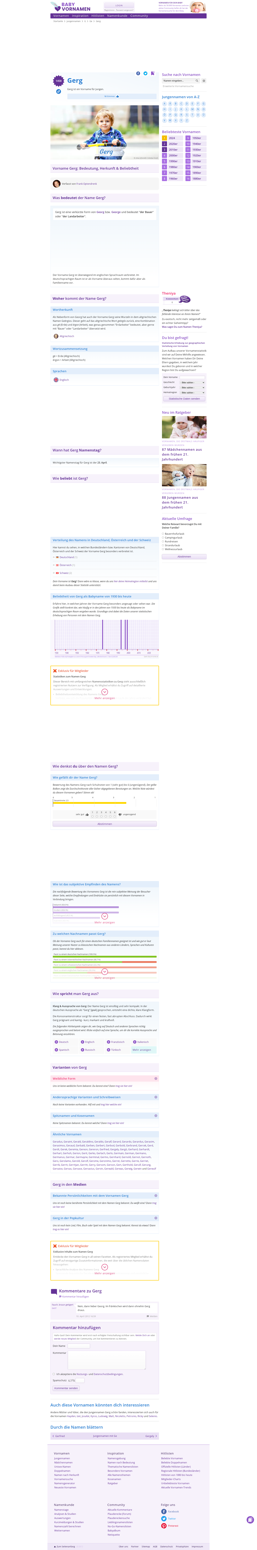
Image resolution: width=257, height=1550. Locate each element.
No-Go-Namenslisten (119, 1526)
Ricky (140, 1416)
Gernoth (146, 1157)
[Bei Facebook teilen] (138, 74)
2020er (173, 144)
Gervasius (88, 1168)
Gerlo (109, 1153)
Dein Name (59, 1346)
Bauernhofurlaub (174, 533)
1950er (196, 138)
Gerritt (84, 1164)
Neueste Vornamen (65, 1487)
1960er (173, 178)
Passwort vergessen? (124, 10)
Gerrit (64, 1164)
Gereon (83, 1149)
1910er (196, 161)
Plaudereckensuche (119, 1518)
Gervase (77, 1168)
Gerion (76, 1153)
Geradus (57, 1141)
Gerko (91, 1153)
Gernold (126, 1157)
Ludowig (103, 1416)
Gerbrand (131, 1145)
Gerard (117, 1141)
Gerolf (84, 1161)
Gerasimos (59, 1145)
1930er (196, 149)
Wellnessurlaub (173, 549)
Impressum (197, 1546)
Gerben (90, 1145)
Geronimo (105, 1161)
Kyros (94, 1416)
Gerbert (100, 1145)
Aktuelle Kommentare (120, 1509)
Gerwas (119, 1168)
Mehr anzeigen (142, 1049)
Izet (79, 1416)
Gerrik (56, 1164)
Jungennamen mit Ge (105, 1436)
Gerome (93, 1161)
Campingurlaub (173, 537)
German (129, 1153)
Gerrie (135, 1161)
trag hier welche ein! (111, 1104)
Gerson (111, 1164)
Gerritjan (74, 1164)
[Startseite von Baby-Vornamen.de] (70, 10)
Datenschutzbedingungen (108, 1374)
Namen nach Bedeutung (121, 1462)
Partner (135, 1546)
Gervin (99, 1168)
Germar (70, 1157)
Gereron (93, 1149)
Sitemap (146, 1546)
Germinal (94, 1157)
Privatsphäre (182, 1546)
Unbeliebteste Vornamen (175, 1483)
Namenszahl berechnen (67, 1526)
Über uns (123, 1546)
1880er (196, 178)
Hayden (71, 1416)
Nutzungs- (82, 1374)
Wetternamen (62, 1530)
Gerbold (120, 1145)
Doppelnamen (62, 1470)
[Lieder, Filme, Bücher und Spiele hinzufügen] (155, 1218)
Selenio (153, 1416)
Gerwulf (151, 1168)
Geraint (68, 1141)
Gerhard (133, 1149)
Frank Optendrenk (86, 183)
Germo (104, 1157)
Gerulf (137, 1164)
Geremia (73, 1149)
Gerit (84, 1153)
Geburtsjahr (169, 387)
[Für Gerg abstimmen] (117, 96)
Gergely (114, 1149)
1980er (173, 167)
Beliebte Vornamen (172, 1458)
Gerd (150, 1145)
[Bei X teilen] (145, 74)
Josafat (85, 1416)
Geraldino (87, 1141)
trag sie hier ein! (124, 1086)
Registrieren (109, 10)
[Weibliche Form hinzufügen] (155, 1079)
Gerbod (110, 1145)
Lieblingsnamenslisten (120, 1522)
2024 (172, 138)
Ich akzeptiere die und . (89, 1374)
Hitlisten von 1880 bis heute (176, 1475)
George (116, 212)
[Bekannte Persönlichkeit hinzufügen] (155, 1196)
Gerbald (80, 1145)
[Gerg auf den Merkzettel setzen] (152, 74)
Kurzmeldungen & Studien (69, 1522)
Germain (119, 1153)
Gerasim (149, 1141)
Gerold (76, 1161)
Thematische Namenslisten (123, 1466)
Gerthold (128, 1164)
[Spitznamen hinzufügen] (155, 1116)
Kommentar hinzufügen (75, 1296)
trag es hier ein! (61, 1229)
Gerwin (138, 1168)
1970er (173, 173)
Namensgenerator (64, 1483)
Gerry (92, 1164)
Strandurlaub (172, 545)
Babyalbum (114, 1530)
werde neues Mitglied (65, 1338)
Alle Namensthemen (119, 1475)
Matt (111, 1416)
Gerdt (56, 1149)
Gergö (123, 1149)
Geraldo (99, 1141)
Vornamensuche (63, 1479)
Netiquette (114, 1534)
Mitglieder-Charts (171, 1479)
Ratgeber (113, 1483)
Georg (100, 212)
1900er (196, 167)
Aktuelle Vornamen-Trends (176, 1487)
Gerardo (126, 1141)
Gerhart (57, 1153)
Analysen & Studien (65, 1514)
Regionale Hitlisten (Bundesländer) (180, 1470)
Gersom (101, 1164)
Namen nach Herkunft (66, 1475)
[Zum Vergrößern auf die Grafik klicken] (105, 638)
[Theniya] (176, 305)
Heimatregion (170, 392)
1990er (173, 161)
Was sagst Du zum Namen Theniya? (182, 326)
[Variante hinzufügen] (155, 1098)
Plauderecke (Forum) (119, 1514)
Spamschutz (59, 1380)
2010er (173, 149)
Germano (140, 1153)
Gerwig (128, 1168)
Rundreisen (171, 541)
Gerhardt (144, 1149)
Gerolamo (65, 1161)
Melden (154, 1316)
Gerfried (104, 1149)
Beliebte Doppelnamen (174, 1462)
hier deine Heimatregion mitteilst (131, 581)
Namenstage (61, 1509)
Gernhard (114, 1157)
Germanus (59, 1157)
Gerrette (126, 1161)
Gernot (136, 1157)
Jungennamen (62, 1458)
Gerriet (144, 1161)
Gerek (64, 1149)
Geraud (70, 1145)
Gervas (68, 1168)
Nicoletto (120, 1416)
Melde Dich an (142, 1335)
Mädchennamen (63, 1462)
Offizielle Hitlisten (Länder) (176, 1466)
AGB (155, 1546)
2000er (173, 155)
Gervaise (58, 1168)
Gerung (146, 1164)
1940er (196, 144)
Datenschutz (166, 1546)
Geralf (108, 1141)
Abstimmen (105, 824)
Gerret (116, 1161)
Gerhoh (67, 1153)
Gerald (77, 1141)
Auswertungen (62, 1518)
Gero (55, 1161)
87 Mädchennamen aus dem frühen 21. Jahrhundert (182, 454)
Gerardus (138, 1141)
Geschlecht (168, 382)
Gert (118, 1164)
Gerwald (109, 1168)
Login (119, 5)
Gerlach (101, 1153)
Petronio (131, 1416)
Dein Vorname (170, 377)
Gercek (142, 1145)
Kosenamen (114, 1479)
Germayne (82, 1157)
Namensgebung (117, 1458)
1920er (196, 155)
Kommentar (59, 1353)
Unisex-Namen (62, 1466)
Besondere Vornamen (120, 1470)
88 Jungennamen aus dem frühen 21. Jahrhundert (180, 502)
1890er (196, 173)
